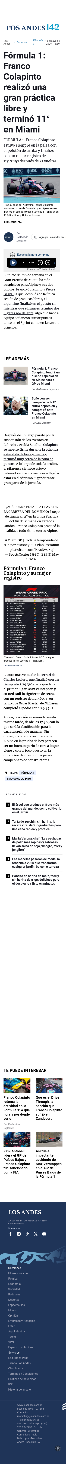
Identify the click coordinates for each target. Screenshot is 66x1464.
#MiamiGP (13, 540)
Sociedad (14, 1289)
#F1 (7, 545)
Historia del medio (19, 1389)
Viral (11, 1342)
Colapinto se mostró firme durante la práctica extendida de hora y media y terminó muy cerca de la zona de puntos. (31, 454)
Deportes (22, 42)
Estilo (11, 1326)
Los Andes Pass (18, 1358)
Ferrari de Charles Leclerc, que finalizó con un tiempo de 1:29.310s (31, 679)
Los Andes (7, 42)
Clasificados (16, 1368)
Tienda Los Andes (19, 1363)
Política (13, 1278)
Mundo (12, 1310)
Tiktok (27, 1234)
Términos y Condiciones (23, 1373)
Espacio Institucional (21, 1347)
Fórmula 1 (27, 772)
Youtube (44, 1234)
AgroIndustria (16, 1331)
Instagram (19, 1234)
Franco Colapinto (19, 778)
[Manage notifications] (58, 1448)
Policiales (14, 1294)
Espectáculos (16, 1305)
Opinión (13, 1315)
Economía (14, 1284)
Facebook (10, 1234)
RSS (11, 1384)
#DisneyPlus (26, 545)
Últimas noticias (18, 1273)
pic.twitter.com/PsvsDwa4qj (32, 550)
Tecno (12, 1336)
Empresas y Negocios (21, 1321)
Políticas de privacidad (22, 1379)
